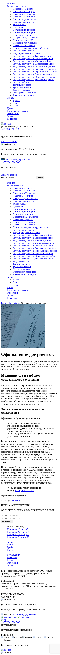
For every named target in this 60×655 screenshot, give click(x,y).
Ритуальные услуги (16, 6)
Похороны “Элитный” (18, 537)
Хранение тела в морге (24, 95)
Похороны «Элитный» (24, 16)
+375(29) (10, 129)
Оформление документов (25, 37)
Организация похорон (24, 32)
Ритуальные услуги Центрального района (33, 79)
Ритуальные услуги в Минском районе (32, 61)
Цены (10, 108)
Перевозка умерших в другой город (30, 48)
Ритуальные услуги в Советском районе (33, 74)
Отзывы (11, 116)
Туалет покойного (22, 87)
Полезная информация (18, 111)
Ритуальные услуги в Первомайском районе (35, 71)
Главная (11, 3)
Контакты (12, 119)
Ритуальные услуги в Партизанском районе (34, 69)
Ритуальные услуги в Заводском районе (32, 56)
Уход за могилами (21, 90)
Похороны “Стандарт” (18, 532)
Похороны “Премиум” (18, 534)
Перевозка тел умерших (25, 43)
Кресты (16, 100)
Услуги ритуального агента (26, 53)
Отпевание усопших (23, 35)
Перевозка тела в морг (24, 45)
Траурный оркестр (22, 84)
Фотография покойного (24, 92)
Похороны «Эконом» (23, 9)
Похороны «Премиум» (24, 14)
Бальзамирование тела (24, 22)
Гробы (16, 103)
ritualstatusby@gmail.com (18, 159)
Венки (16, 105)
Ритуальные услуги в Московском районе (33, 64)
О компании (13, 113)
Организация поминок (24, 30)
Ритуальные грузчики (24, 50)
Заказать (16, 500)
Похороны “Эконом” (17, 529)
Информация (13, 555)
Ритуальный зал (21, 82)
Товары (10, 98)
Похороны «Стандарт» (24, 11)
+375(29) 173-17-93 (24, 490)
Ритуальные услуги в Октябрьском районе (34, 66)
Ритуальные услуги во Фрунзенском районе (35, 77)
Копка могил (19, 24)
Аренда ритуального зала (25, 19)
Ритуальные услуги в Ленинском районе (33, 58)
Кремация (18, 27)
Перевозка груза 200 (23, 40)
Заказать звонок (9, 141)
